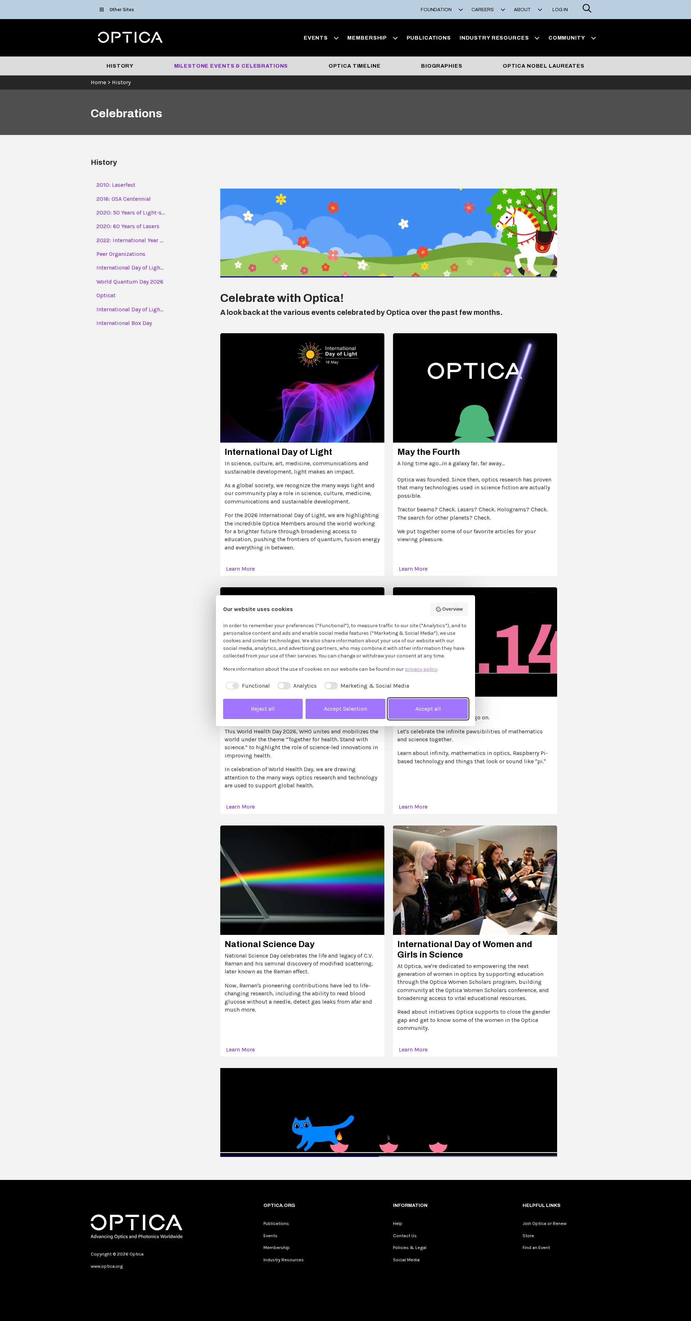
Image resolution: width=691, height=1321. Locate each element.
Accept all (428, 708)
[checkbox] (246, 686)
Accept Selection (345, 708)
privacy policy (421, 669)
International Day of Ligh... (129, 267)
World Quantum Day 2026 (129, 281)
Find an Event (536, 1247)
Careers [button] (483, 9)
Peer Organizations (120, 253)
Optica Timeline (355, 66)
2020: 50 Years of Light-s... (130, 212)
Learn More (241, 568)
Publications (429, 38)
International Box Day (124, 323)
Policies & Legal (409, 1247)
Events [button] (316, 38)
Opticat (106, 295)
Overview (452, 609)
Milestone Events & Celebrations (231, 66)
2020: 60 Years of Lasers (127, 226)
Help (397, 1223)
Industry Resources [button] (494, 38)
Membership (276, 1247)
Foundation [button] (437, 9)
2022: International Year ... (129, 240)
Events (270, 1235)
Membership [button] (367, 38)
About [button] (523, 9)
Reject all (263, 708)
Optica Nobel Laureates (543, 66)
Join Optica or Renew (544, 1223)
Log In (560, 9)
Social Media (406, 1259)
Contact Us (405, 1235)
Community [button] (566, 38)
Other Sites (121, 9)
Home (98, 82)
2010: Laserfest (115, 184)
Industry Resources (283, 1259)
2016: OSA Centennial (123, 198)
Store (528, 1235)
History (120, 66)
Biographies (441, 66)
